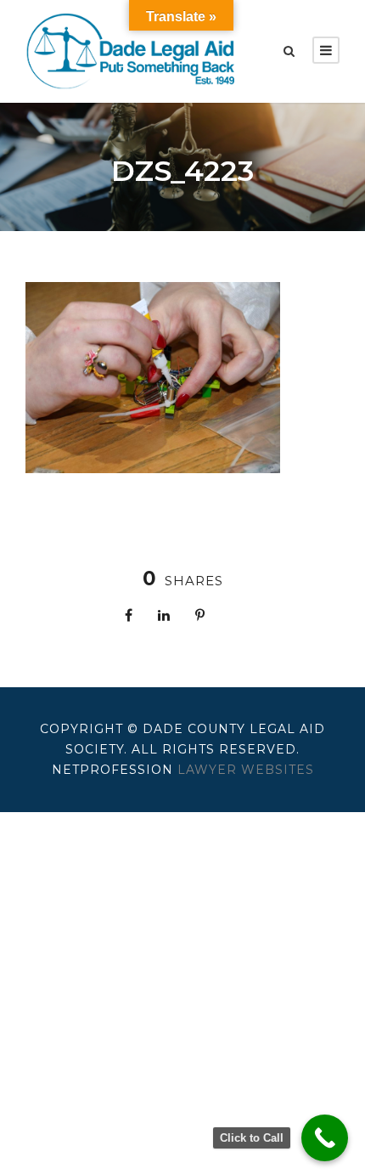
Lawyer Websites (245, 769)
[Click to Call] (324, 1138)
